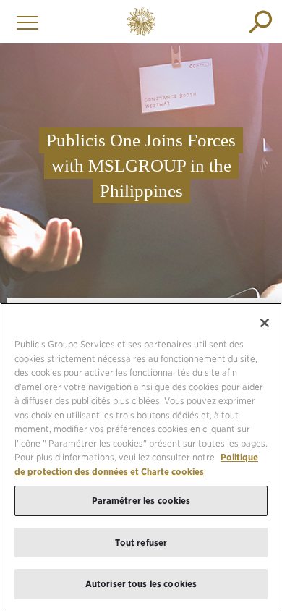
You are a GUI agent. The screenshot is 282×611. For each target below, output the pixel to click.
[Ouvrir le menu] (24, 22)
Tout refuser (141, 542)
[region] (141, 457)
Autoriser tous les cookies (141, 583)
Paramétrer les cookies (141, 500)
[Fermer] (265, 323)
